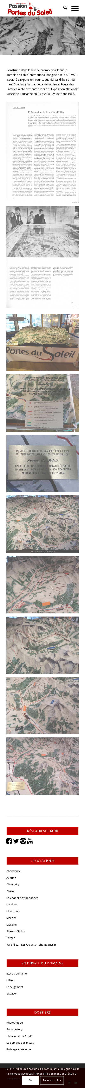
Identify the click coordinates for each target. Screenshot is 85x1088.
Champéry (12, 884)
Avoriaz (11, 878)
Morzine (11, 924)
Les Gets (11, 904)
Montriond (12, 911)
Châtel (10, 891)
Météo (10, 980)
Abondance (13, 871)
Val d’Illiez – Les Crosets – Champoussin (31, 944)
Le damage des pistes (20, 1042)
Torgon (10, 938)
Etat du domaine (16, 973)
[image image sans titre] (44, 154)
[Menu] (73, 8)
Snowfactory (14, 1029)
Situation (12, 993)
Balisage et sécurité (18, 1049)
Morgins (11, 918)
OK (30, 1080)
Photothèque (14, 1022)
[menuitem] (63, 8)
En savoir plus (52, 1080)
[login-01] (35, 8)
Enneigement (14, 987)
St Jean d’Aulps (15, 931)
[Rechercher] (63, 8)
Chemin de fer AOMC (19, 1036)
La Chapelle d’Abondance (22, 898)
